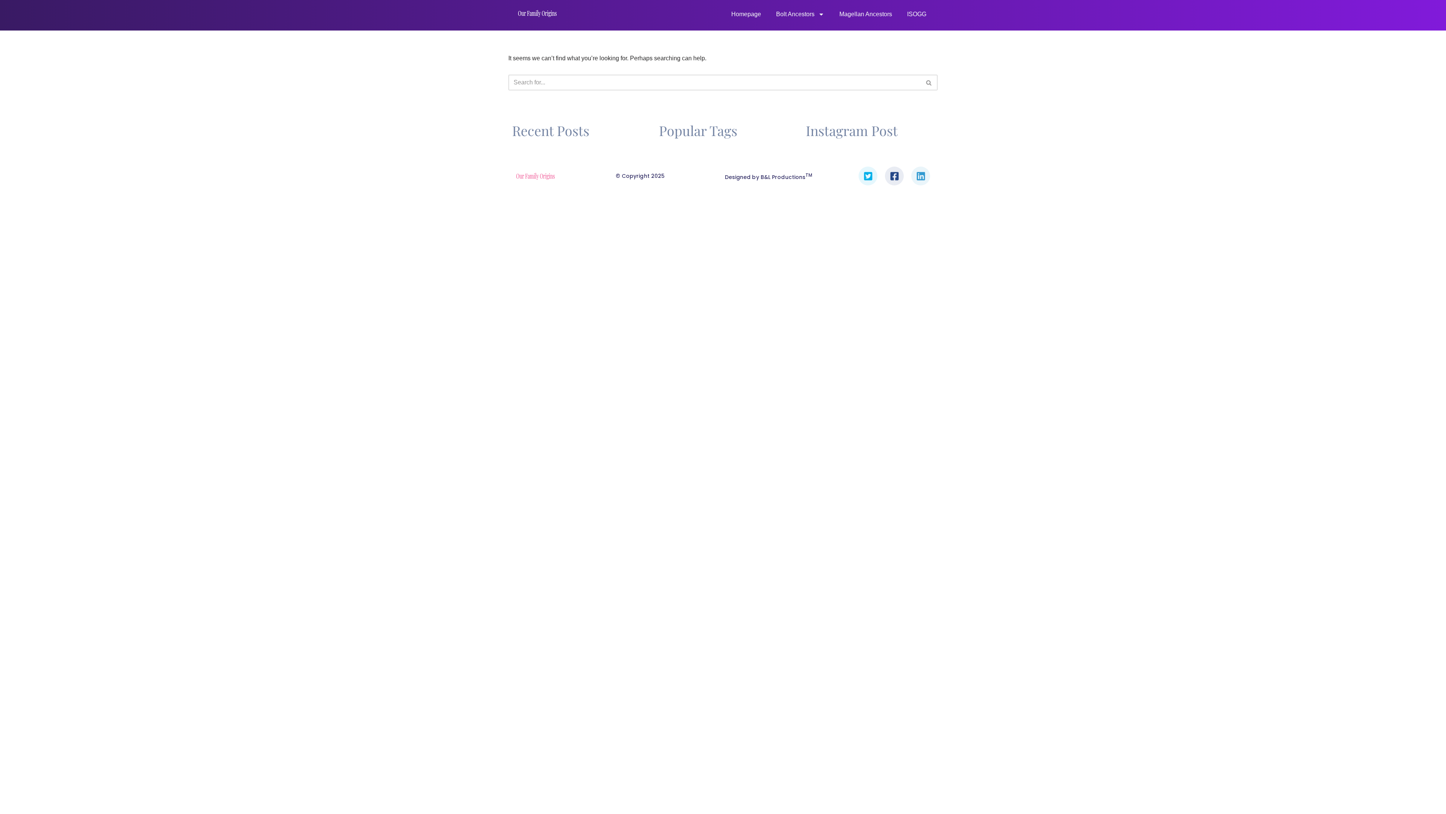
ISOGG (916, 14)
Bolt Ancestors (795, 14)
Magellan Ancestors (865, 14)
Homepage (746, 14)
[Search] (929, 82)
